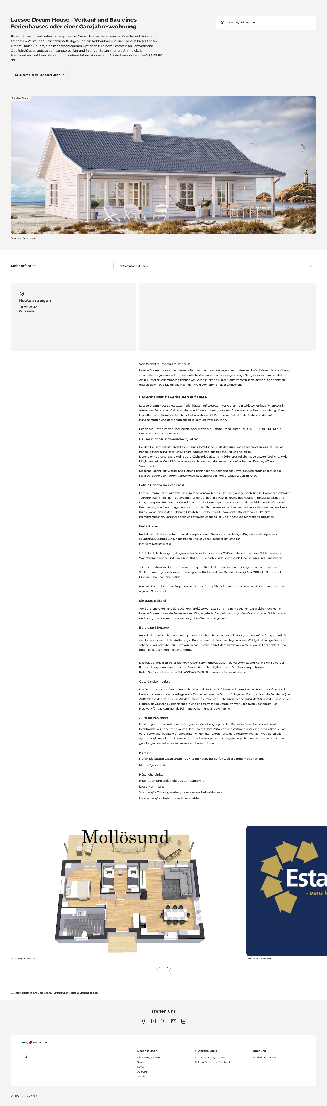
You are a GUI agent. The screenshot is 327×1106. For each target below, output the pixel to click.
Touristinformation (264, 1057)
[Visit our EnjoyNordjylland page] (164, 1021)
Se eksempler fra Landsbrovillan (37, 75)
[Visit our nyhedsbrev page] (174, 1021)
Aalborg (142, 1071)
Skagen (142, 1062)
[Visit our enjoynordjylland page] (143, 1021)
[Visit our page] (154, 1021)
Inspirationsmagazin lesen (211, 1057)
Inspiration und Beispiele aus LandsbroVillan (172, 781)
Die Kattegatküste (148, 1057)
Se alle (141, 1076)
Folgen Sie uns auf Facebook (213, 1062)
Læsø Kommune (152, 786)
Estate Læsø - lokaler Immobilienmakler (169, 798)
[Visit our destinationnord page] (184, 1021)
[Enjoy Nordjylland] (34, 1042)
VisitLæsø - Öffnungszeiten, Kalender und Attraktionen (180, 792)
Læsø (140, 1066)
